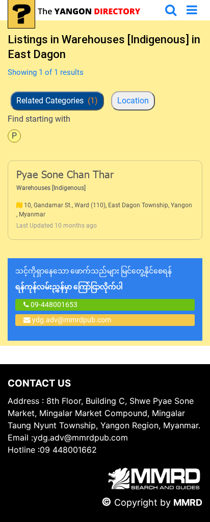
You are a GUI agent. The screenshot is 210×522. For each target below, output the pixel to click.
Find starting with (39, 119)
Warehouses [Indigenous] (51, 187)
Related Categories (57, 100)
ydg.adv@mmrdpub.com (71, 320)
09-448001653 (53, 304)
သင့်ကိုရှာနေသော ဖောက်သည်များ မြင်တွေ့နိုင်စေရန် (93, 279)
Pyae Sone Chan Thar (65, 175)
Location (133, 100)
